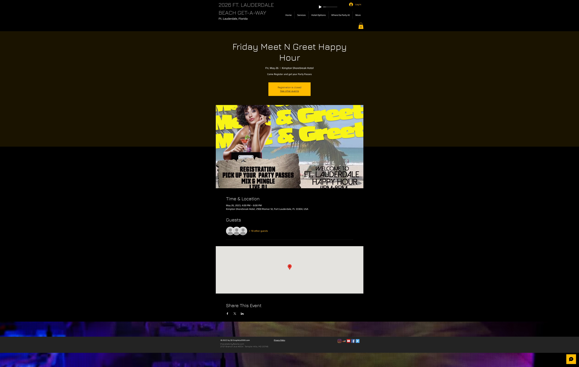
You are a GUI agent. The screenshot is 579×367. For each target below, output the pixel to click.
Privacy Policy (279, 340)
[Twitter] (357, 341)
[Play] (320, 6)
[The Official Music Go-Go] (344, 341)
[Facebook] (353, 341)
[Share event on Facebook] (227, 313)
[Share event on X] (234, 313)
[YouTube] (348, 341)
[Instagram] (339, 341)
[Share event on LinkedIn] (242, 313)
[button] (361, 26)
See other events (289, 91)
